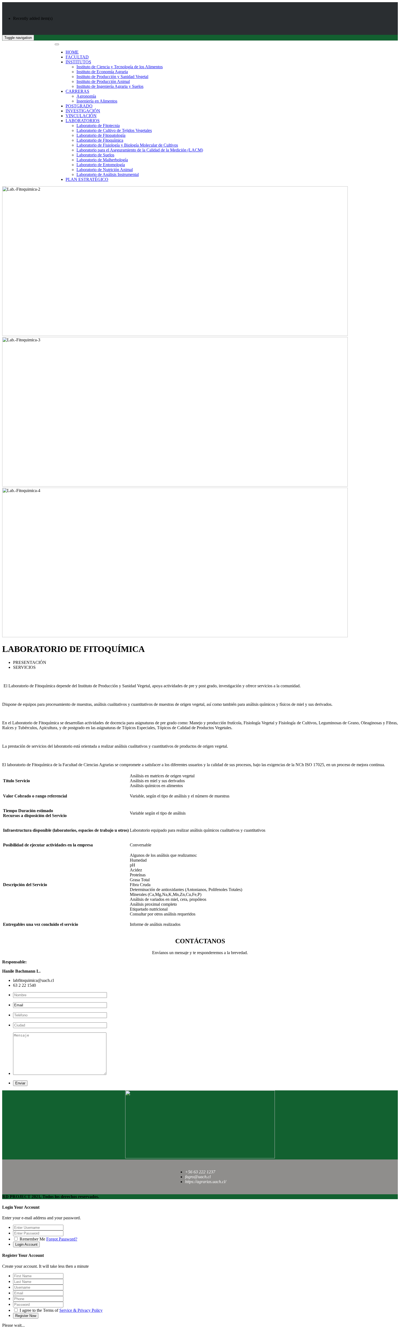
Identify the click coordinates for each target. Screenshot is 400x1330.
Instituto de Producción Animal (103, 81)
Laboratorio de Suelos (95, 155)
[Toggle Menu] (57, 44)
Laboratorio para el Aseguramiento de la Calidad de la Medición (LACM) (139, 150)
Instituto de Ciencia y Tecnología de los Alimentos (119, 66)
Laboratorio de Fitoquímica (99, 140)
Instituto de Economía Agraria (102, 71)
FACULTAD (77, 57)
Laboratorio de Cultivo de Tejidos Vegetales (114, 130)
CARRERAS (77, 91)
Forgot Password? (61, 1239)
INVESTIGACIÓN (83, 111)
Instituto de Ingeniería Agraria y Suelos (109, 86)
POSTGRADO (79, 106)
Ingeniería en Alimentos (96, 101)
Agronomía (86, 96)
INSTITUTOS (78, 62)
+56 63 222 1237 (200, 1172)
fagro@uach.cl (198, 1176)
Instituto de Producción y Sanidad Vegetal (112, 76)
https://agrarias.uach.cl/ (205, 1181)
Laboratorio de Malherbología (102, 159)
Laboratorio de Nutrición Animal (104, 169)
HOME (72, 52)
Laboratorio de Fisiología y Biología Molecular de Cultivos (127, 145)
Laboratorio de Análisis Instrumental (107, 174)
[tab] (205, 662)
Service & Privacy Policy (81, 1310)
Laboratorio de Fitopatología (100, 135)
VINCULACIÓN (81, 115)
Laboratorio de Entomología (100, 164)
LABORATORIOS (83, 120)
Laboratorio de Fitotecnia (98, 125)
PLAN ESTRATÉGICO (87, 179)
